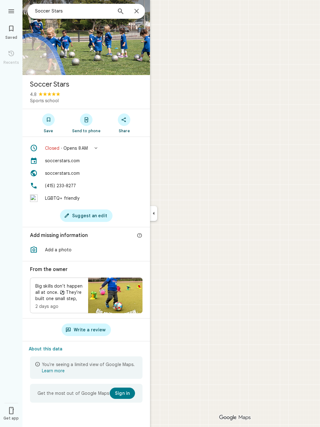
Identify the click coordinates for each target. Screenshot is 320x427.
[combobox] (73, 11)
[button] (86, 148)
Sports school (44, 100)
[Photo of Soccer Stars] (86, 37)
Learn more (53, 371)
